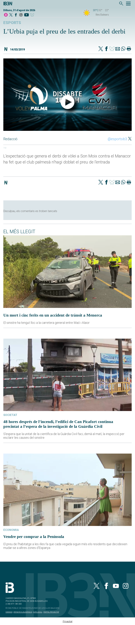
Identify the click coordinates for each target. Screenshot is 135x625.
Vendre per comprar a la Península (33, 536)
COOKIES (9, 612)
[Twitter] (100, 49)
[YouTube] (26, 15)
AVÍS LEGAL (37, 612)
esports (12, 22)
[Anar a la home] (6, 15)
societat (10, 415)
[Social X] (11, 15)
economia (11, 530)
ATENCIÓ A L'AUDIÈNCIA (23, 612)
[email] (117, 49)
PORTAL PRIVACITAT (51, 612)
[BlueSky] (32, 15)
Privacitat (67, 621)
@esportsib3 (117, 139)
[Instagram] (21, 15)
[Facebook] (16, 15)
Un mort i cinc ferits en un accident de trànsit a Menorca (52, 315)
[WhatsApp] (123, 49)
